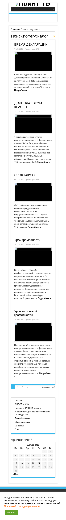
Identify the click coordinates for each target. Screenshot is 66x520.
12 (27, 459)
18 (21, 463)
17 (16, 463)
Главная (15, 29)
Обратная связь (22, 422)
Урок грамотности (27, 240)
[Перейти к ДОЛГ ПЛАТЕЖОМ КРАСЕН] (33, 123)
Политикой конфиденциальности (22, 506)
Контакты (19, 426)
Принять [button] (11, 512)
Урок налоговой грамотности (25, 313)
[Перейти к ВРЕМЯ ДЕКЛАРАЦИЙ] (33, 61)
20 (33, 463)
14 (39, 459)
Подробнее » (20, 90)
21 (39, 463)
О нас (17, 429)
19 (27, 463)
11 (21, 459)
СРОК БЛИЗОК (25, 175)
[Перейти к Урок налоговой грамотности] (33, 332)
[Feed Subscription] (54, 36)
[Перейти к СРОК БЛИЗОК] (33, 192)
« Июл (16, 474)
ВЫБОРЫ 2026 (22, 404)
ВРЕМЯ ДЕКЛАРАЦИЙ (31, 44)
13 (33, 459)
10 (16, 459)
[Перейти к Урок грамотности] (33, 257)
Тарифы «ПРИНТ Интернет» (28, 408)
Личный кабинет (22, 418)
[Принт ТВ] (33, 4)
